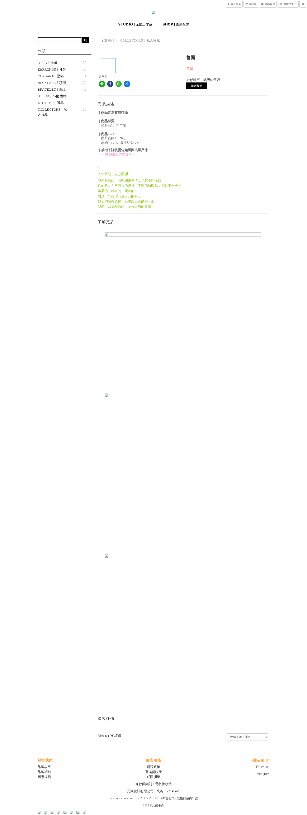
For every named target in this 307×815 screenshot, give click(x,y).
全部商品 (107, 40)
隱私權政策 (163, 784)
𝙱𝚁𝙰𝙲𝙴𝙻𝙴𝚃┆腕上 (52, 89)
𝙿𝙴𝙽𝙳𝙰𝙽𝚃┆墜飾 (51, 76)
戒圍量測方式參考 (118, 154)
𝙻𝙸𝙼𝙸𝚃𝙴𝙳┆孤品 (51, 103)
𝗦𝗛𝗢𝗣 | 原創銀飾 (175, 24)
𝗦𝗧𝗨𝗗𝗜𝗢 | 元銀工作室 (135, 24)
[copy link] (127, 84)
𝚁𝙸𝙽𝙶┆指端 (47, 63)
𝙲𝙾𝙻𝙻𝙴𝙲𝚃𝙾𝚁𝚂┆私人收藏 (52, 112)
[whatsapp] (118, 84)
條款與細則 (143, 784)
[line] (102, 84)
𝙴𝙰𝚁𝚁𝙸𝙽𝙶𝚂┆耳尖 (52, 69)
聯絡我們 (196, 85)
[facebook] (110, 84)
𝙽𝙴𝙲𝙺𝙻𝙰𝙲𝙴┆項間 (52, 83)
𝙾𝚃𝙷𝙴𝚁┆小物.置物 (52, 96)
